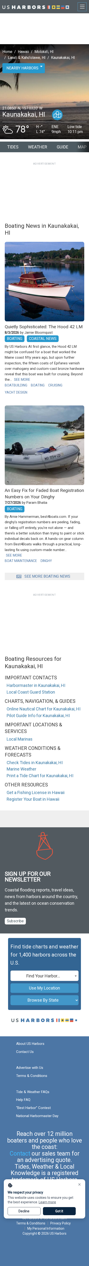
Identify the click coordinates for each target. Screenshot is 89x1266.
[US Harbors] (35, 6)
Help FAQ (23, 1100)
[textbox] (44, 976)
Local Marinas (20, 739)
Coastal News (42, 338)
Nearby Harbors (22, 68)
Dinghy (46, 561)
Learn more (47, 1202)
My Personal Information (45, 1228)
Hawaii (23, 51)
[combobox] (44, 976)
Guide (62, 146)
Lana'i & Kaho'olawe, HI (27, 57)
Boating (14, 338)
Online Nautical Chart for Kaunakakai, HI (43, 708)
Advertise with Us (29, 1068)
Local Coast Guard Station (31, 692)
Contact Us (25, 1052)
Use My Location (44, 987)
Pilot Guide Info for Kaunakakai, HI (38, 715)
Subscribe (15, 921)
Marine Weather (21, 768)
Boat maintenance (21, 561)
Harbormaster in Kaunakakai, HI (36, 685)
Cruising (55, 385)
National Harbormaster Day (37, 1116)
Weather (37, 146)
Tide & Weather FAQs (32, 1092)
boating (38, 385)
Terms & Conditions (31, 1076)
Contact (20, 1153)
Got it (59, 1211)
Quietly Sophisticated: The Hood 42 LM (44, 326)
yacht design (16, 392)
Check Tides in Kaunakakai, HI (35, 762)
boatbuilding (16, 385)
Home (7, 51)
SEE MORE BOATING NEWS (47, 576)
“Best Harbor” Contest (33, 1108)
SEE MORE (22, 379)
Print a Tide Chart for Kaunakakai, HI (40, 775)
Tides (13, 146)
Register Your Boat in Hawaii (33, 799)
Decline (24, 1211)
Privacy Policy (60, 1223)
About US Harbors (30, 1044)
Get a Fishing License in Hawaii (36, 792)
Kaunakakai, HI (63, 57)
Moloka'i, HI (44, 51)
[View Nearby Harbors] (57, 114)
